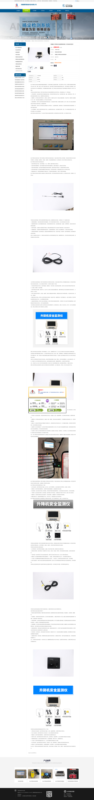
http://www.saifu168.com (32, 752)
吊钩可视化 (18, 54)
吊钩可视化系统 (19, 68)
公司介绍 (42, 10)
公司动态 (51, 10)
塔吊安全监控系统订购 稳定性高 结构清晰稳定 (20, 86)
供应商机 (26, 10)
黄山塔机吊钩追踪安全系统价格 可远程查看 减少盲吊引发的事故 (20, 93)
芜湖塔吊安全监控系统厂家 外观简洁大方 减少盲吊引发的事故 (20, 84)
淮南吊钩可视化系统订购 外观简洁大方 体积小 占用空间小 (20, 95)
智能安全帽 (18, 66)
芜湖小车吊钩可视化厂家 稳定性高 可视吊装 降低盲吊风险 (20, 97)
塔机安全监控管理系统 (20, 59)
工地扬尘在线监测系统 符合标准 (59, 781)
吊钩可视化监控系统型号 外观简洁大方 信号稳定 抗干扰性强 (20, 88)
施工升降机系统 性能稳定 (20, 781)
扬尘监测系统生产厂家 (47, 781)
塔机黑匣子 (18, 52)
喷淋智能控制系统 (19, 61)
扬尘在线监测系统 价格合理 (73, 781)
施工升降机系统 (19, 47)
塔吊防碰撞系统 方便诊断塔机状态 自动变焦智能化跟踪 (20, 79)
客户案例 (59, 10)
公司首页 (18, 10)
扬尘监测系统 (18, 49)
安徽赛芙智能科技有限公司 (37, 792)
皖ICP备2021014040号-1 (28, 792)
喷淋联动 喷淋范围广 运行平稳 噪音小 (20, 77)
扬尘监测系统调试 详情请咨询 (34, 781)
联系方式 (67, 10)
